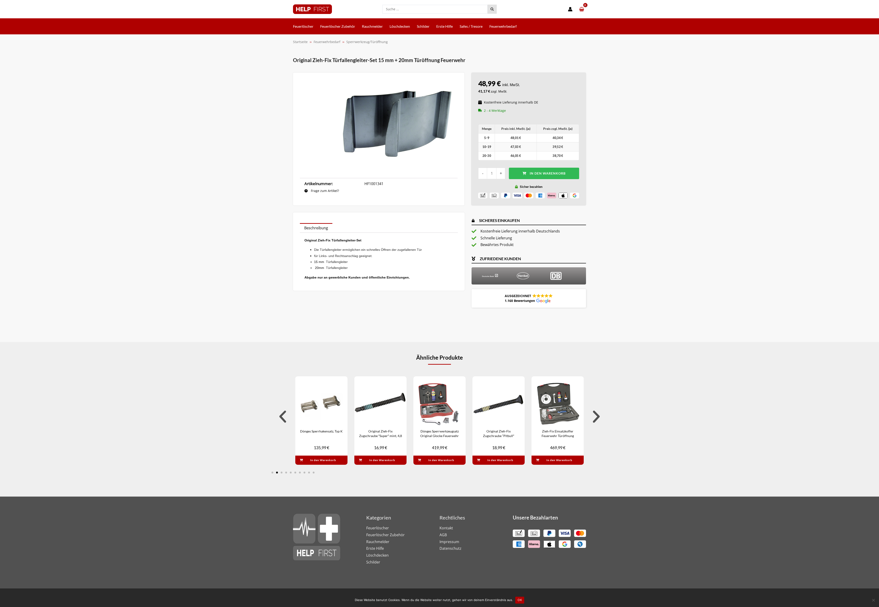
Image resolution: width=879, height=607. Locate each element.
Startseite (300, 42)
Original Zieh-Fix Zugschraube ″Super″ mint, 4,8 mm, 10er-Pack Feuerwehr (380, 435)
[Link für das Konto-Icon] (570, 9)
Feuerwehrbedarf (327, 42)
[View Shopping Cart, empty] (581, 9)
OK (520, 600)
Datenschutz (450, 548)
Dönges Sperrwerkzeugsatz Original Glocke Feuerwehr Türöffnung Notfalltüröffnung (439, 435)
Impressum (449, 541)
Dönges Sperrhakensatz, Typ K (321, 431)
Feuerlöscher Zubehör (385, 534)
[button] (529, 298)
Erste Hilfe (375, 548)
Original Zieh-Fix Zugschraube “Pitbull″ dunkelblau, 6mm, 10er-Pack (498, 435)
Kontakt (446, 527)
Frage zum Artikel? (324, 191)
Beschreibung (316, 227)
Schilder (373, 562)
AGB (443, 534)
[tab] (316, 228)
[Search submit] (492, 9)
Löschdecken (377, 555)
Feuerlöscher (377, 527)
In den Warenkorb (548, 173)
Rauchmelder (377, 541)
